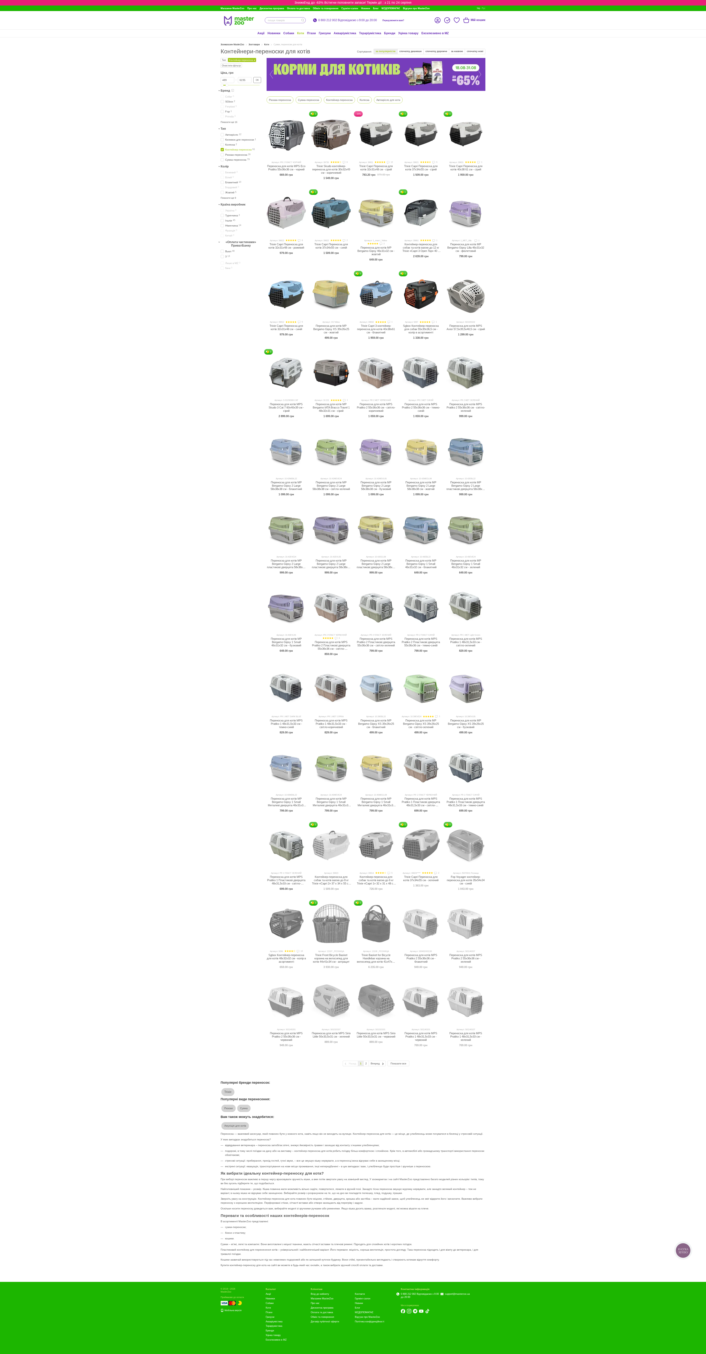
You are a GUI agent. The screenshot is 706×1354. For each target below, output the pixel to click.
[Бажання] (457, 20)
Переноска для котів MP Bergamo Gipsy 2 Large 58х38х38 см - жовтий (420, 486)
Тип (223, 128)
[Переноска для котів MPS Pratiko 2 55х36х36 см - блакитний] (421, 924)
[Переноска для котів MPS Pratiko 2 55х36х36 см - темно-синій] (421, 373)
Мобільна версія (233, 1310)
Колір (225, 166)
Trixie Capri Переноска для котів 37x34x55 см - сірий (421, 167)
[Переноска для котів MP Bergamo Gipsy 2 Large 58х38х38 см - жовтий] (421, 451)
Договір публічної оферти (325, 1321)
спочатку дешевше (410, 51)
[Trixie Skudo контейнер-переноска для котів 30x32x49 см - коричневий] (331, 135)
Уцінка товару (408, 33)
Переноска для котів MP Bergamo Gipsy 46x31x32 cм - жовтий (376, 251)
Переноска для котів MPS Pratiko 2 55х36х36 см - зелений (465, 958)
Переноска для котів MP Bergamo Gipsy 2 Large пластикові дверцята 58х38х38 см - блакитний (465, 487)
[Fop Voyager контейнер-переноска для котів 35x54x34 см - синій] (465, 845)
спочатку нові (475, 51)
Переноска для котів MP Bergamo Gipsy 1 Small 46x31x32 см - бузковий (286, 642)
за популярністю (385, 51)
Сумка (244, 1108)
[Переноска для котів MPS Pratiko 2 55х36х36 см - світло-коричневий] (376, 373)
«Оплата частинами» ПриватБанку (241, 243)
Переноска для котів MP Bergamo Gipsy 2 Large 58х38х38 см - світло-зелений (331, 486)
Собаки (288, 33)
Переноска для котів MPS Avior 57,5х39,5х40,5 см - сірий (466, 327)
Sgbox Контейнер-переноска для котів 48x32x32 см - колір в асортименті (286, 958)
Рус (483, 8)
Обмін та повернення (325, 8)
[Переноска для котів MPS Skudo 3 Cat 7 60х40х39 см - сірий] (286, 373)
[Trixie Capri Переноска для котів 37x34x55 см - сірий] (421, 135)
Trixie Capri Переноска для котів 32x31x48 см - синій (286, 327)
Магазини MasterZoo (232, 8)
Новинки (274, 33)
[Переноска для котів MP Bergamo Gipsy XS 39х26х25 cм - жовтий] (331, 294)
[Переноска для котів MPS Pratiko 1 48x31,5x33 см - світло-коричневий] (331, 689)
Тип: (224, 60)
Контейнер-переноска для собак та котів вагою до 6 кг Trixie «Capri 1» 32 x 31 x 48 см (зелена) (376, 881)
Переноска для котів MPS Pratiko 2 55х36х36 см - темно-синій (421, 407)
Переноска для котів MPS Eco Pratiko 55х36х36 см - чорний (286, 167)
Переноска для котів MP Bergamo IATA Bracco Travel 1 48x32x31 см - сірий (331, 407)
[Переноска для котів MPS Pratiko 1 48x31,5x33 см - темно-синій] (286, 689)
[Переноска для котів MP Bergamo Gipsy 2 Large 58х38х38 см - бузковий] (376, 451)
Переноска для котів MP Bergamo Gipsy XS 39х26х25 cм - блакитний (376, 724)
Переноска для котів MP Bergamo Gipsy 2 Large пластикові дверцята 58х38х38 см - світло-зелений (286, 565)
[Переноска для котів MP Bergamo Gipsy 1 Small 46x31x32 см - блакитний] (421, 529)
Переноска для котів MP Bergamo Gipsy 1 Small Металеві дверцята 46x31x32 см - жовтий (376, 803)
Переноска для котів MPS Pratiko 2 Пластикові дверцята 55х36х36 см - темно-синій (421, 642)
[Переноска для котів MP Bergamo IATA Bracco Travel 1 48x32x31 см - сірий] (331, 373)
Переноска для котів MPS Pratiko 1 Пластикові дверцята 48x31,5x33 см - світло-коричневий (421, 803)
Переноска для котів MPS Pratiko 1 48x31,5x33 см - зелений (465, 1036)
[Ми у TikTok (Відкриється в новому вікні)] (427, 1311)
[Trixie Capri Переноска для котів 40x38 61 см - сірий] (465, 135)
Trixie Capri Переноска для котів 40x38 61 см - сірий (465, 167)
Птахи (311, 33)
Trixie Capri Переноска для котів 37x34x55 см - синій (331, 246)
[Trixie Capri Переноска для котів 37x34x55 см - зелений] (421, 845)
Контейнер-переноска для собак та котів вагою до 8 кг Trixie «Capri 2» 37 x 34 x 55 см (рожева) (331, 881)
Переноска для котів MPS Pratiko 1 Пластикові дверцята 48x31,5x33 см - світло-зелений (286, 881)
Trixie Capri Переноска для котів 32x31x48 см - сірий (376, 167)
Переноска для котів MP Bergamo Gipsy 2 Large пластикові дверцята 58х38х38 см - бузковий (331, 565)
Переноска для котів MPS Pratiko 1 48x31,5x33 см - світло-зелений (465, 642)
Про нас (252, 8)
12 (391, 162)
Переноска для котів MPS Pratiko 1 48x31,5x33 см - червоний (420, 1036)
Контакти (360, 1294)
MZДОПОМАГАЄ (390, 8)
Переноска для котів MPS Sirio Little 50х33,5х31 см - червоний (376, 1035)
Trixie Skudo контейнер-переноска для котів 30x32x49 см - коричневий (331, 169)
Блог (376, 8)
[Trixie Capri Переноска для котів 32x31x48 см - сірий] (376, 135)
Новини (365, 8)
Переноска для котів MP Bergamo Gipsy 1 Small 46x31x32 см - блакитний (420, 564)
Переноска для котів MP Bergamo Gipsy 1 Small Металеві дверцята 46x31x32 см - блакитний (286, 803)
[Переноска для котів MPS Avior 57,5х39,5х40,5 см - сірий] (465, 294)
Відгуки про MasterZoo (416, 8)
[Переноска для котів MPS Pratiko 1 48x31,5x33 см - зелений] (465, 1002)
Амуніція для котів (235, 1125)
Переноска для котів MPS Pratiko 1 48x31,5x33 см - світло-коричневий (331, 724)
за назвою (457, 51)
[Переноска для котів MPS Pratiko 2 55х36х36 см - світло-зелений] (465, 373)
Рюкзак (228, 1108)
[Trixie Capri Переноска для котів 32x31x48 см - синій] (286, 294)
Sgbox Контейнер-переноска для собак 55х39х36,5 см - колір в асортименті (421, 329)
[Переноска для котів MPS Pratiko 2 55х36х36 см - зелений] (465, 924)
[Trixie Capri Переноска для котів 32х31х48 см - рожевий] (286, 213)
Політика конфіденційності (369, 1321)
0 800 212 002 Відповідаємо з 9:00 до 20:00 (347, 20)
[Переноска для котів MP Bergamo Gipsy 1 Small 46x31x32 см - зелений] (465, 529)
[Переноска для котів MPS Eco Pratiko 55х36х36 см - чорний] (286, 135)
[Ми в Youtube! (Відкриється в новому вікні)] (421, 1311)
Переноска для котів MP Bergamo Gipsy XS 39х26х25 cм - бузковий (466, 724)
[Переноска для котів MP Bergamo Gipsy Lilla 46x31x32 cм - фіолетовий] (465, 213)
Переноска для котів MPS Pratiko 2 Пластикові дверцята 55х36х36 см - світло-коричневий (331, 647)
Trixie (227, 1091)
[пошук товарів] (303, 20)
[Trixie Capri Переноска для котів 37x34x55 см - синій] (331, 213)
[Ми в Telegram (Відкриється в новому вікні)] (415, 1311)
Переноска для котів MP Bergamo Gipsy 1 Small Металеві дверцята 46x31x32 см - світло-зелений (331, 803)
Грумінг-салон (349, 8)
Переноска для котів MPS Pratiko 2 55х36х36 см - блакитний (420, 958)
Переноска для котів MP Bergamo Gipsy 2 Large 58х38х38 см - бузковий (376, 486)
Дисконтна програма (272, 8)
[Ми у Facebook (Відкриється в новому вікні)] (403, 1311)
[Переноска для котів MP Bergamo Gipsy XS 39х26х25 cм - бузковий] (465, 689)
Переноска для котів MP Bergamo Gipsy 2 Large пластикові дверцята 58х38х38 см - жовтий (376, 565)
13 (301, 951)
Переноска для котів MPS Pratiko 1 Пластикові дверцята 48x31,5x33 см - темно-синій (466, 802)
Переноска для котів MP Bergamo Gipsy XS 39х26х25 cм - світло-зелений (421, 724)
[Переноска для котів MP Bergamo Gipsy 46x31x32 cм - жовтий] (376, 213)
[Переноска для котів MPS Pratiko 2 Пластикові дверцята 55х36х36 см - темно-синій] (421, 607)
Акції (261, 33)
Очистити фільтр (231, 65)
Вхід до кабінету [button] (320, 1294)
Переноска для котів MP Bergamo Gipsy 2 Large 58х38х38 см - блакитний (286, 486)
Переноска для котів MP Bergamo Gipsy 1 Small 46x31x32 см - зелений (465, 564)
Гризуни (325, 33)
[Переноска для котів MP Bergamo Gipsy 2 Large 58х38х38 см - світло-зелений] (331, 451)
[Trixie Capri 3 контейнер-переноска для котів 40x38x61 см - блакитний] (376, 294)
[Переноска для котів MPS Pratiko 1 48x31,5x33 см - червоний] (421, 1002)
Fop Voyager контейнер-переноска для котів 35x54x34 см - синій (466, 880)
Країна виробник (233, 204)
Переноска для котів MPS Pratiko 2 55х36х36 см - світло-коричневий (376, 407)
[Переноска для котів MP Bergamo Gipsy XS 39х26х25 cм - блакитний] (376, 689)
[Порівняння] (447, 20)
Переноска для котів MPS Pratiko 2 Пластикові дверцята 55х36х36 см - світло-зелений (376, 642)
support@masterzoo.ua (457, 1294)
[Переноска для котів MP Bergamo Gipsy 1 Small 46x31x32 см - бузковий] (286, 607)
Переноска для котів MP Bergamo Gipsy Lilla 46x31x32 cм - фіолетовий (465, 247)
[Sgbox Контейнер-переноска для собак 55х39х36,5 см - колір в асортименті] (421, 294)
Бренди (389, 33)
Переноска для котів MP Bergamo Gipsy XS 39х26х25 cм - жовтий (331, 329)
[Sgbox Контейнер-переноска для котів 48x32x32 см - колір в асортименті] (286, 924)
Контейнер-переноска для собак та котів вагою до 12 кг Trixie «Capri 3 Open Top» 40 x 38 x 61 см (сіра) (420, 249)
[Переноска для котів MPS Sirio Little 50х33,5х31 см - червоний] (376, 1002)
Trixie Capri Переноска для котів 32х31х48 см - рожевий (286, 246)
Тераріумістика (370, 33)
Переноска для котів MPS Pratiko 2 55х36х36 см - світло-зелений (466, 407)
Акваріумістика (345, 33)
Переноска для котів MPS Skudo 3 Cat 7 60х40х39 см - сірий (286, 407)
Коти (300, 33)
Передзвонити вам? (393, 20)
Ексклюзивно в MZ (435, 33)
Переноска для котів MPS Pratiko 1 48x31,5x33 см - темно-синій (286, 724)
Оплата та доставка (298, 8)
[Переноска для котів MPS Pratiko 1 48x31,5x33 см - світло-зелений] (465, 607)
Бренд (225, 90)
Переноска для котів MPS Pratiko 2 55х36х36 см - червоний (286, 1036)
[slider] (222, 85)
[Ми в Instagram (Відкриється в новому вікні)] (409, 1311)
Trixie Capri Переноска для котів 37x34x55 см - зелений (420, 878)
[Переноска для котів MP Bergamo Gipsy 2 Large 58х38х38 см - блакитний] (286, 451)
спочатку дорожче (436, 51)
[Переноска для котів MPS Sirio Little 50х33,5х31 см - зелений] (331, 1002)
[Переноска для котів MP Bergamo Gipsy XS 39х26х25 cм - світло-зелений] (421, 689)
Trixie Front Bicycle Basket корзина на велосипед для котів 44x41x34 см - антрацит (331, 958)
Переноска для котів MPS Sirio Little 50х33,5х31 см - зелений (331, 1035)
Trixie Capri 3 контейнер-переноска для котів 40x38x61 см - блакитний (376, 329)
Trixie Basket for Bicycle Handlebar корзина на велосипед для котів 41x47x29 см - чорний (376, 960)
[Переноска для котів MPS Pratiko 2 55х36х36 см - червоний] (286, 1002)
